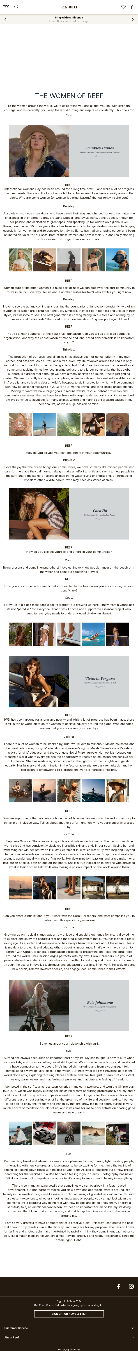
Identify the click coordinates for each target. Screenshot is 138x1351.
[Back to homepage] (70, 7)
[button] (5, 19)
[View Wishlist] (123, 7)
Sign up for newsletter (69, 1313)
